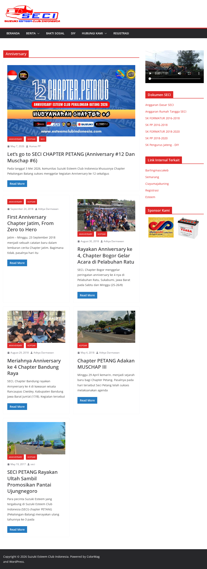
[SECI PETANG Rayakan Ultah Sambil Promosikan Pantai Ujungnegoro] (36, 438)
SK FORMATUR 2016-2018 (162, 118)
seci (33, 464)
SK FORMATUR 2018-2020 (162, 131)
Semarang (152, 177)
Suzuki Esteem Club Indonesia (48, 556)
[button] (38, 33)
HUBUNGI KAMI (92, 33)
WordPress (16, 562)
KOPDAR (31, 139)
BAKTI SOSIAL (55, 33)
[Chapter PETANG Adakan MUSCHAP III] (106, 327)
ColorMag (93, 556)
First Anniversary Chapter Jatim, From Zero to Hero (30, 223)
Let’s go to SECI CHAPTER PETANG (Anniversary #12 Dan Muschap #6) (71, 157)
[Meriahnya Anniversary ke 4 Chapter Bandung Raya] (36, 327)
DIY (73, 33)
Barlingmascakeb (157, 170)
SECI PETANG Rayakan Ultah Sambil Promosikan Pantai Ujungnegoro (32, 481)
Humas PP (35, 146)
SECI (43, 139)
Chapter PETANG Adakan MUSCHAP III (106, 363)
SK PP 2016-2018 (156, 125)
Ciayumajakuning (157, 184)
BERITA (31, 33)
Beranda (13, 33)
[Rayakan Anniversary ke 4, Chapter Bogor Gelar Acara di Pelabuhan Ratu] (106, 215)
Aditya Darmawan (48, 209)
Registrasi (121, 33)
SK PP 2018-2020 (156, 138)
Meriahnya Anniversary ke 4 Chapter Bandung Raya (34, 366)
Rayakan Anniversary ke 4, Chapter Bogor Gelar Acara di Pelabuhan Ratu (105, 255)
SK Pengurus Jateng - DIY (162, 145)
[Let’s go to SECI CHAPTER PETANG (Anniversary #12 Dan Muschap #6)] (71, 100)
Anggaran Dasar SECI (159, 105)
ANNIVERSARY (15, 139)
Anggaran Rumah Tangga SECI (165, 111)
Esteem (150, 197)
